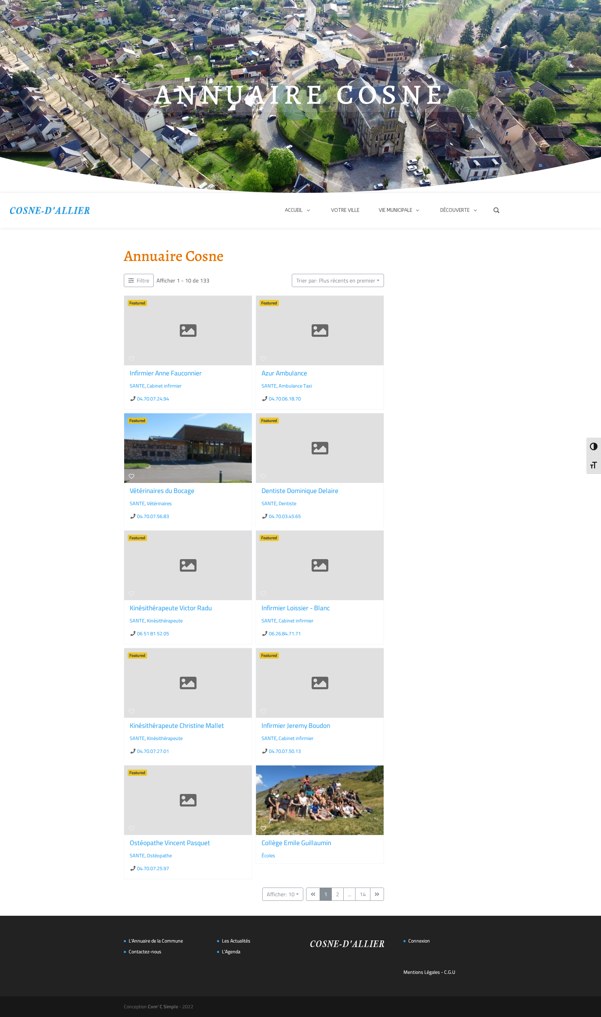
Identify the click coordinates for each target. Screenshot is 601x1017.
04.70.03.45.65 (285, 516)
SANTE (137, 385)
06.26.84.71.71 (285, 633)
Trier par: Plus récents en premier (335, 280)
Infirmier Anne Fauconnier (166, 373)
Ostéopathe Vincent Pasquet (170, 842)
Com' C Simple (163, 1006)
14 (363, 894)
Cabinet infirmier (164, 385)
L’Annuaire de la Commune (156, 940)
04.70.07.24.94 (153, 398)
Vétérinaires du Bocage (162, 490)
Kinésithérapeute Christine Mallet (177, 725)
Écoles (268, 855)
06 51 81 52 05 (153, 633)
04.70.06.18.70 (285, 398)
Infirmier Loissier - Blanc (296, 608)
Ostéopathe (159, 855)
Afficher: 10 (281, 894)
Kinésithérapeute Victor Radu (171, 608)
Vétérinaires (159, 503)
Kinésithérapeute (165, 620)
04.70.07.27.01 (153, 750)
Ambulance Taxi (295, 385)
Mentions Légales (421, 972)
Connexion (419, 940)
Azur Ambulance (284, 373)
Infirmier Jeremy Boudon (296, 725)
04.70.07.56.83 (153, 516)
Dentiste (287, 503)
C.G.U (449, 972)
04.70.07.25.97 (153, 868)
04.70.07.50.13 (285, 750)
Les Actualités (236, 940)
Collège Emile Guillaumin (296, 842)
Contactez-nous (145, 951)
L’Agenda (231, 951)
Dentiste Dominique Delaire (300, 490)
